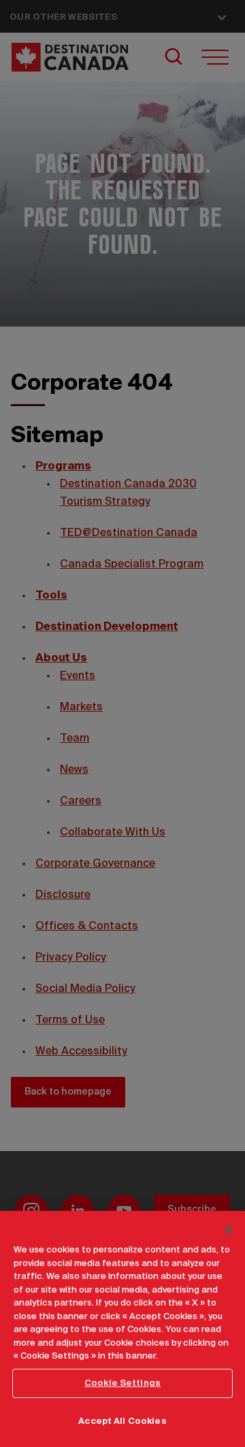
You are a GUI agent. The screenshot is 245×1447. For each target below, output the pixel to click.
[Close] (229, 1230)
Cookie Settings (122, 1383)
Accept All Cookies (122, 1421)
